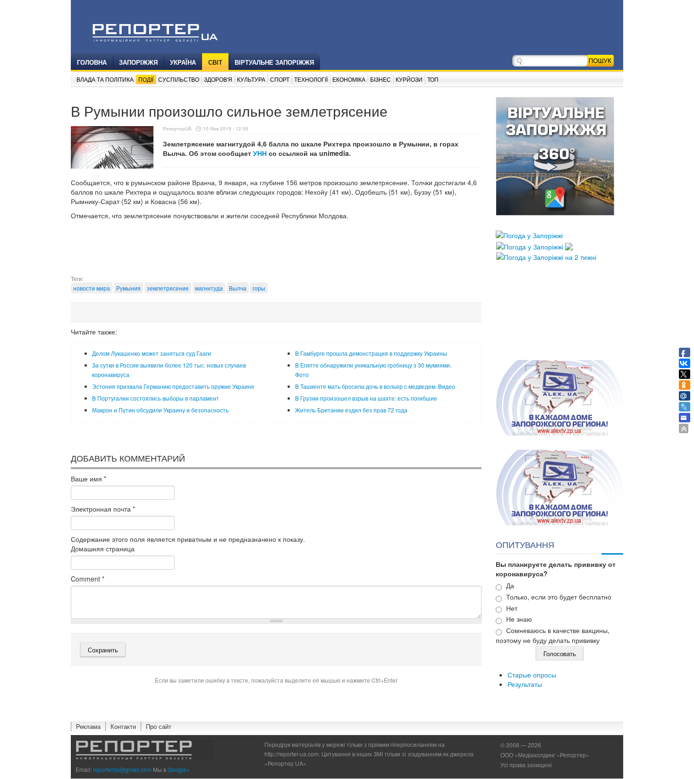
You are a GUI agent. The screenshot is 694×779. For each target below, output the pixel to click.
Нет (511, 608)
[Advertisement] (276, 251)
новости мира (91, 288)
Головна (92, 62)
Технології (311, 79)
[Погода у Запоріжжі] (529, 234)
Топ (433, 79)
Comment (87, 578)
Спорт (279, 79)
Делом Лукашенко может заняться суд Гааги (151, 353)
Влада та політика (105, 79)
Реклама (88, 726)
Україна (183, 62)
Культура (251, 79)
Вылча (237, 288)
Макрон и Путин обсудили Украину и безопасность (160, 410)
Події (145, 79)
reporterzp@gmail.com (122, 769)
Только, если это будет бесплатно (558, 596)
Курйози (409, 79)
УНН (260, 153)
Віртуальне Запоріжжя (274, 62)
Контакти (123, 726)
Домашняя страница (103, 548)
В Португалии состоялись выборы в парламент (155, 398)
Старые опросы (532, 674)
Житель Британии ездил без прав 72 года (351, 410)
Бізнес (380, 79)
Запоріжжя (138, 62)
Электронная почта (103, 509)
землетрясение (168, 288)
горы (259, 288)
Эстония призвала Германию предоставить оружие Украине (173, 386)
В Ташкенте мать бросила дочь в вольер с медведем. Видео (375, 386)
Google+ (179, 769)
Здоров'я (218, 79)
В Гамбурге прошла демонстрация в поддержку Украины (371, 353)
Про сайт (158, 726)
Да (510, 585)
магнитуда (209, 288)
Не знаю (519, 619)
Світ (215, 62)
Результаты (525, 684)
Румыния (128, 288)
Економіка (348, 79)
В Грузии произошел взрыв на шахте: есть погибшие (366, 398)
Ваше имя (88, 478)
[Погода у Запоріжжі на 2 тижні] (546, 256)
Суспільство (178, 79)
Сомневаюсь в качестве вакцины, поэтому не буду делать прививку (552, 635)
